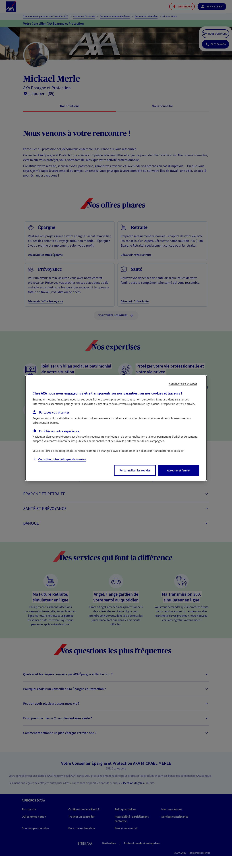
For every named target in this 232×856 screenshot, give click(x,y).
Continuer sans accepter (183, 383)
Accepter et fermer (178, 470)
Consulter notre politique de (62, 459)
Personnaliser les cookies (134, 470)
